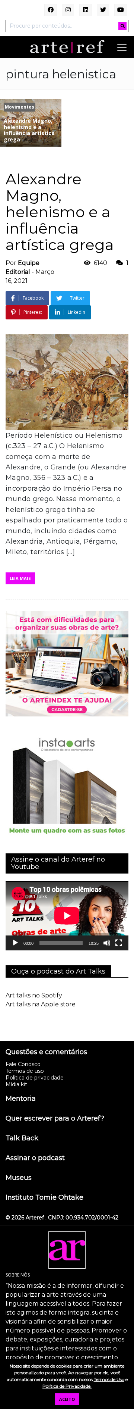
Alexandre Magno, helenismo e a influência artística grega (60, 212)
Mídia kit (16, 1084)
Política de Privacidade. (67, 1386)
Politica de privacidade (35, 1077)
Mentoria (21, 1099)
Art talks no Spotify (34, 995)
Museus (19, 1178)
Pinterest (32, 312)
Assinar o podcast (35, 1158)
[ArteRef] (67, 46)
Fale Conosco (23, 1064)
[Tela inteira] (118, 943)
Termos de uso (25, 1071)
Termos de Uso (109, 1379)
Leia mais (20, 578)
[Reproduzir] (15, 943)
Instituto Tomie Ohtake (44, 1198)
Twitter (77, 298)
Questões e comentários (46, 1052)
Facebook (33, 298)
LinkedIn (76, 312)
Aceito (67, 1399)
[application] (67, 915)
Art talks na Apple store (41, 1004)
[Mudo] (107, 943)
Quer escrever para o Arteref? (55, 1118)
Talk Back (22, 1138)
